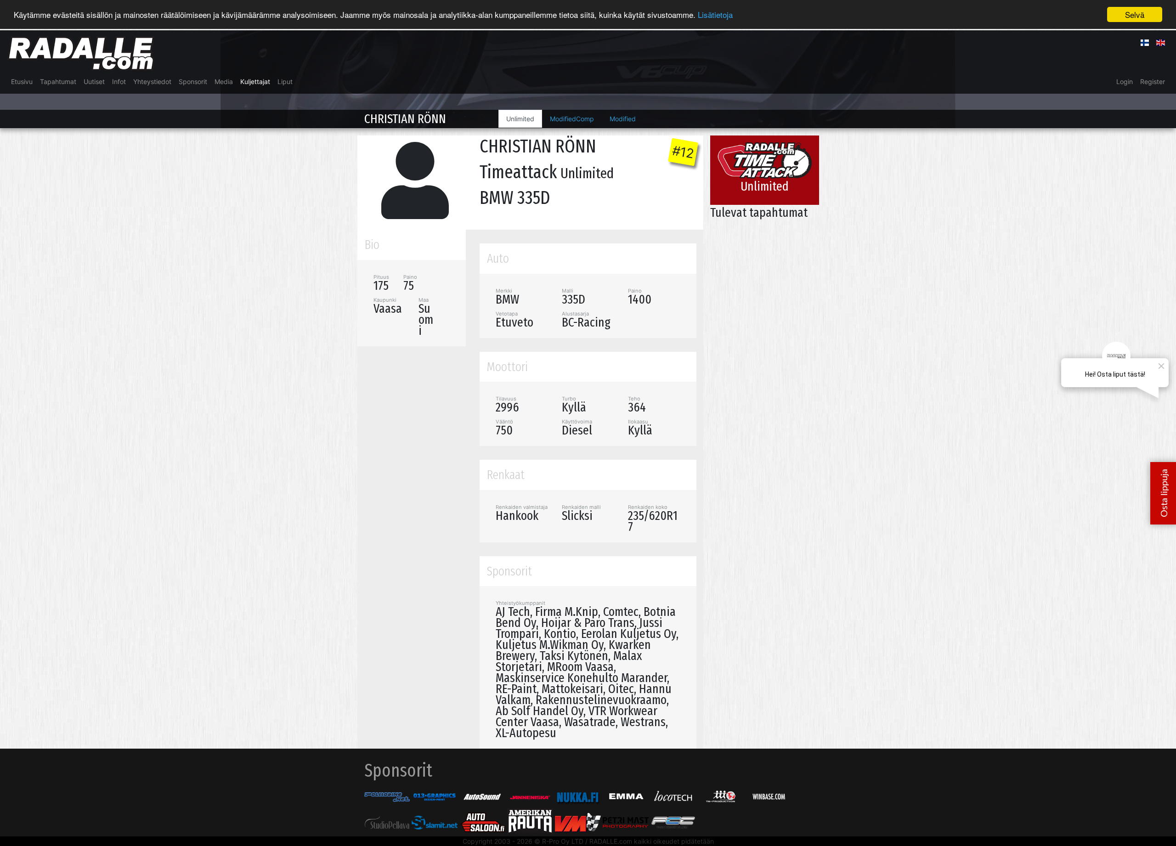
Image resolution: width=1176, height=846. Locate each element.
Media (224, 81)
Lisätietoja (715, 15)
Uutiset (94, 81)
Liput (285, 81)
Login (1124, 81)
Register (1152, 81)
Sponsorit (193, 81)
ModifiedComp (572, 119)
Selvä (1134, 14)
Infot (119, 81)
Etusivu (22, 81)
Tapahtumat (58, 81)
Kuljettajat (255, 81)
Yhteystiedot (152, 81)
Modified (623, 119)
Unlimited (520, 119)
